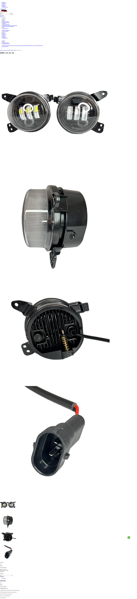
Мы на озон (4, 3)
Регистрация (7, 30)
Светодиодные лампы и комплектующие (9, 25)
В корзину (2, 576)
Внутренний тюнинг (6, 22)
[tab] (69, 578)
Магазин (3, 2)
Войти (2, 15)
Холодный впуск (5, 28)
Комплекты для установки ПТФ (8, 26)
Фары (3, 27)
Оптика (3, 19)
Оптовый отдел (5, 7)
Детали (3, 20)
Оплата (3, 4)
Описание (4, 578)
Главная (1, 50)
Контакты (4, 6)
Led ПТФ (4, 23)
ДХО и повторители (6, 24)
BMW (12, 50)
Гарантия (4, 5)
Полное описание (3, 569)
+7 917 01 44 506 (3, 8)
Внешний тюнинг (5, 21)
